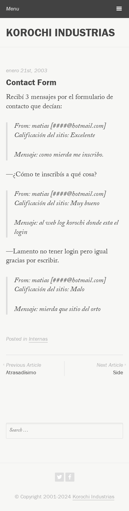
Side (110, 368)
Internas (38, 338)
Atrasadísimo (23, 368)
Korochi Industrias (60, 32)
